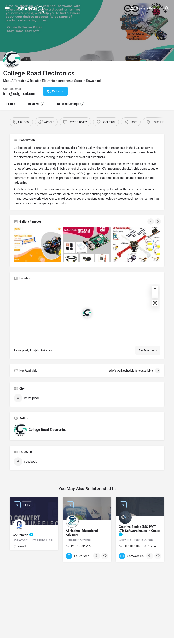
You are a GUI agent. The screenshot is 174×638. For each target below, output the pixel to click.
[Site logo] (31, 8)
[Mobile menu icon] (7, 8)
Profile (10, 104)
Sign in (140, 8)
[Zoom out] (155, 295)
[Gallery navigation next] (158, 221)
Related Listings (70, 104)
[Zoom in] (155, 289)
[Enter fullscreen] (155, 303)
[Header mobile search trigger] (167, 8)
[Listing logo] (11, 59)
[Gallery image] (37, 244)
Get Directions (148, 350)
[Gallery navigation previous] (151, 221)
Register (154, 8)
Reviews (35, 104)
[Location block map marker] (87, 313)
